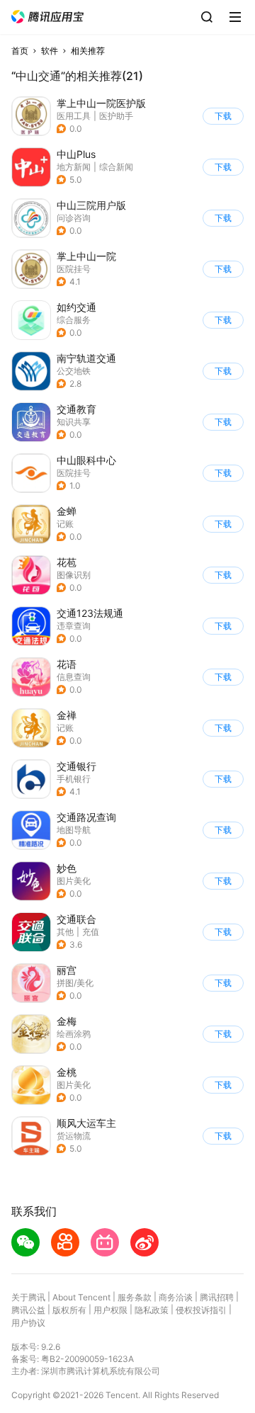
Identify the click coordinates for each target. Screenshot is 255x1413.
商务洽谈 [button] (176, 1297)
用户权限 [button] (111, 1310)
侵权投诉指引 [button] (201, 1310)
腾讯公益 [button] (28, 1310)
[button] (47, 16)
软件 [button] (49, 50)
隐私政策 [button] (152, 1310)
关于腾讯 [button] (28, 1297)
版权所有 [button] (69, 1310)
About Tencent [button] (81, 1297)
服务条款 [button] (135, 1297)
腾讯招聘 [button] (217, 1297)
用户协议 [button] (28, 1322)
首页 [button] (19, 50)
